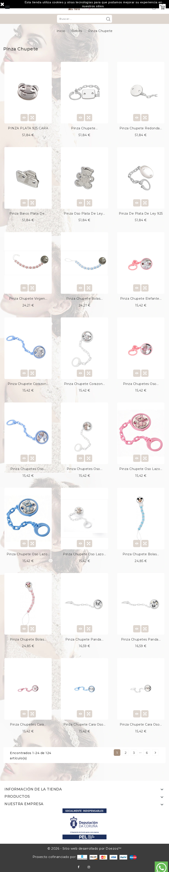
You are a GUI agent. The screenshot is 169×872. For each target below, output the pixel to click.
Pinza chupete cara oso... (84, 724)
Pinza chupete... (84, 128)
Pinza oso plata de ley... (84, 213)
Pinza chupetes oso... (141, 384)
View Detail (24, 117)
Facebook (78, 867)
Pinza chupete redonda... (140, 128)
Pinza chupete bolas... (84, 299)
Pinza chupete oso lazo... (140, 469)
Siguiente (155, 753)
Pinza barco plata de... (28, 213)
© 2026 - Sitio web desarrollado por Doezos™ (84, 849)
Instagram (89, 867)
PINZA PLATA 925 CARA (28, 128)
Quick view (32, 117)
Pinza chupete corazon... (28, 384)
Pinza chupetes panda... (141, 639)
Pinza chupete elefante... (141, 299)
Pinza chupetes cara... (28, 724)
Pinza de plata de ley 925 (141, 213)
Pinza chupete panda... (84, 639)
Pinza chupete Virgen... (28, 299)
